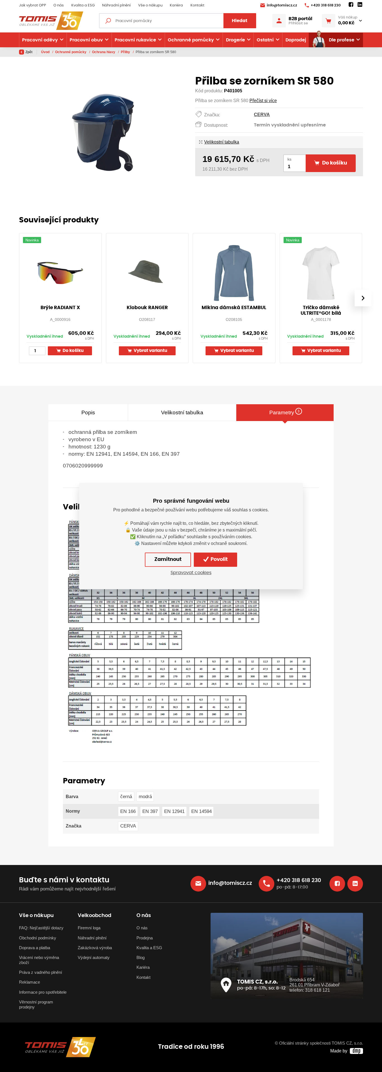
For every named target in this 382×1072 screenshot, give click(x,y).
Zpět (28, 52)
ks (289, 159)
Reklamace (29, 982)
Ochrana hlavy (104, 52)
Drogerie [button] (235, 40)
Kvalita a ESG (83, 5)
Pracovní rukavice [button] (135, 40)
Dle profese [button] (341, 40)
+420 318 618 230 (326, 5)
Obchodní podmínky (37, 938)
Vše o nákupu (150, 5)
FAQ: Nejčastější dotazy (41, 928)
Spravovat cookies (191, 572)
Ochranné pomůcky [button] (191, 40)
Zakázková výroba (95, 948)
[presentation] (363, 298)
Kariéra (176, 5)
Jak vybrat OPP (32, 5)
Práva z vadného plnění (40, 972)
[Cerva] (190, 631)
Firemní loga (89, 928)
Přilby (126, 52)
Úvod (45, 52)
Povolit (218, 559)
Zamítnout (167, 559)
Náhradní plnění (116, 5)
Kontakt (197, 5)
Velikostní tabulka (221, 142)
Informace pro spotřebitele (43, 992)
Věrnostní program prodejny (36, 1004)
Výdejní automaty (94, 957)
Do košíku (73, 351)
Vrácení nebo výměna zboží (39, 960)
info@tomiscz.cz (282, 5)
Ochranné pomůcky (71, 52)
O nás (58, 5)
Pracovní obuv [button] (86, 40)
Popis (88, 412)
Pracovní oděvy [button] (40, 40)
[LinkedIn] (360, 5)
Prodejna (144, 938)
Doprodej (296, 40)
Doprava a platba (34, 948)
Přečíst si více (263, 100)
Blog (140, 957)
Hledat (239, 20)
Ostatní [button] (265, 40)
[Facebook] (351, 5)
